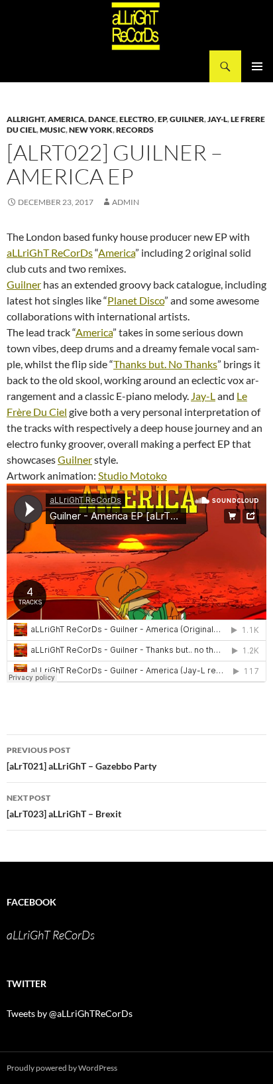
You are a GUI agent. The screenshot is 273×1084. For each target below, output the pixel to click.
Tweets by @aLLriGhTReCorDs (70, 1013)
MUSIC (53, 130)
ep (162, 119)
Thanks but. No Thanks (165, 364)
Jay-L (203, 395)
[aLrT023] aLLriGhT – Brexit (64, 806)
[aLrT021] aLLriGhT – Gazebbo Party (81, 758)
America (66, 119)
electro (136, 119)
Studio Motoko (132, 475)
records (135, 130)
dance (102, 119)
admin (125, 202)
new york (91, 130)
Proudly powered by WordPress (62, 1068)
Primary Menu (257, 66)
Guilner (187, 119)
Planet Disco (135, 300)
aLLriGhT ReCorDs (50, 252)
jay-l (217, 119)
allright (25, 119)
